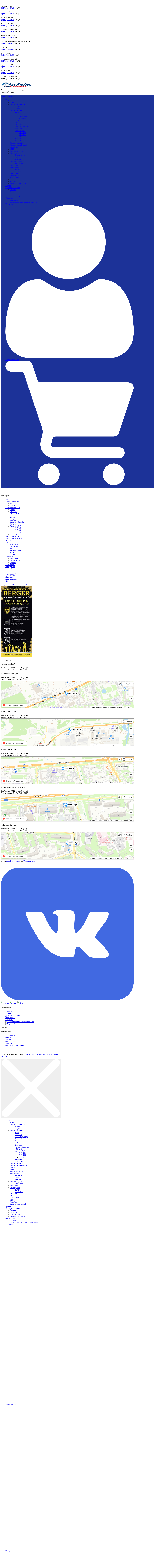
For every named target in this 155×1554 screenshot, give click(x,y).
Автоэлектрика (16, 161)
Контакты (9, 204)
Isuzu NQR (14, 147)
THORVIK (19, 171)
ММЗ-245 (18, 129)
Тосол (17, 157)
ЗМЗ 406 (22, 135)
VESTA (17, 106)
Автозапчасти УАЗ (17, 143)
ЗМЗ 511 (22, 137)
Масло (12, 102)
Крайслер (18, 125)
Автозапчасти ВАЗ (17, 104)
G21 (11, 180)
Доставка (13, 192)
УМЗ (12, 149)
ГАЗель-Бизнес (20, 118)
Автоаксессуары (16, 151)
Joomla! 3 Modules (13, 861)
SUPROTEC (15, 177)
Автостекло (14, 165)
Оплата (13, 190)
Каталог (8, 100)
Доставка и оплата (12, 188)
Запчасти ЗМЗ (20, 131)
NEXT (17, 122)
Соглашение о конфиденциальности (24, 202)
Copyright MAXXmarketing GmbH (14, 585)
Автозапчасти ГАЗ (17, 110)
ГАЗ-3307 (18, 114)
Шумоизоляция (16, 175)
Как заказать (15, 194)
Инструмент (15, 167)
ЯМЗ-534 (18, 139)
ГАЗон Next (19, 141)
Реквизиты (14, 200)
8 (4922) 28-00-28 (7, 8)
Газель (17, 120)
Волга (17, 112)
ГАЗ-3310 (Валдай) (22, 116)
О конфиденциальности (14, 1045)
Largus (17, 108)
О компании (10, 198)
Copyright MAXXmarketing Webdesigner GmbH (42, 1054)
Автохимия (14, 153)
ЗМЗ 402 (22, 133)
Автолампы (19, 163)
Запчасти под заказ (17, 196)
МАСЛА (13, 182)
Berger (17, 169)
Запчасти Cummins (22, 127)
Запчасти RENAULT (18, 184)
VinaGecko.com (29, 861)
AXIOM (18, 159)
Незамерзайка (20, 155)
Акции (8, 186)
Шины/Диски (15, 173)
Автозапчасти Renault (18, 145)
